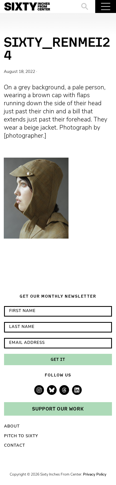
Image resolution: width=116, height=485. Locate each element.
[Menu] (105, 6)
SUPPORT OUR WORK (58, 409)
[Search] (84, 6)
